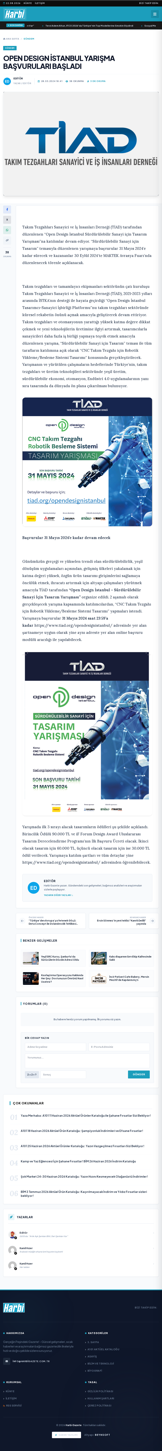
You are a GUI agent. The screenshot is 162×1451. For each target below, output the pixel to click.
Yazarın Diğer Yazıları (57, 895)
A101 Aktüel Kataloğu (104, 1349)
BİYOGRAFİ (95, 1370)
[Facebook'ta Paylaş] (7, 209)
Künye (28, 3)
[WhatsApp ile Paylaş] (7, 230)
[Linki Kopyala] (7, 240)
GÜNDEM (29, 39)
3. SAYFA (93, 1342)
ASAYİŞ (92, 1356)
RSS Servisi (14, 1405)
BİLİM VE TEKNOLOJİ (101, 1363)
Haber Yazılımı (68, 1435)
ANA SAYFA (12, 39)
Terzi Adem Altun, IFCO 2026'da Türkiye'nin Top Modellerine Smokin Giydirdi (81, 25)
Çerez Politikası (99, 1405)
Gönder (139, 1074)
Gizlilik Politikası (100, 1391)
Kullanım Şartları (101, 1398)
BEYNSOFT (102, 1434)
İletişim (40, 3)
